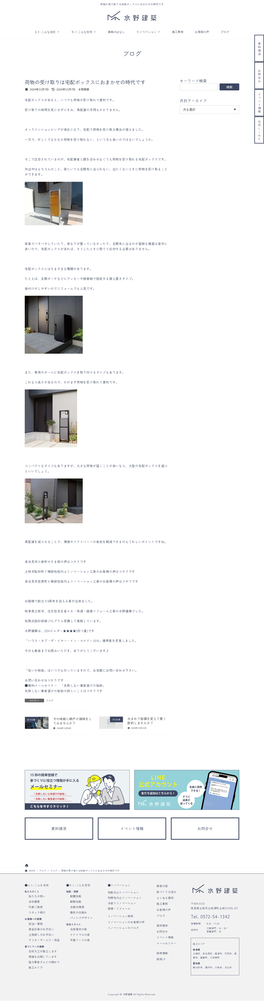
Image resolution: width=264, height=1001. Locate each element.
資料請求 (162, 925)
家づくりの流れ (166, 892)
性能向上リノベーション (123, 892)
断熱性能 (76, 902)
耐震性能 (76, 896)
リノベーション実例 (120, 916)
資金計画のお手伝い (41, 929)
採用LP (161, 959)
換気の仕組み (78, 912)
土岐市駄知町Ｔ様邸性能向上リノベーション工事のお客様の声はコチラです (80, 571)
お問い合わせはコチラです (44, 680)
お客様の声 (202, 31)
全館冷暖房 (77, 907)
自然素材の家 (78, 929)
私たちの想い (37, 896)
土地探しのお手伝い (41, 934)
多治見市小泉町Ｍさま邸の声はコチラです (55, 561)
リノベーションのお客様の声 (126, 922)
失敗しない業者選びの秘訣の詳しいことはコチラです (64, 690)
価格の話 (162, 886)
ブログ (225, 31)
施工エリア (36, 967)
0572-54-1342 (214, 916)
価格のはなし (116, 31)
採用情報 (162, 953)
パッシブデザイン (81, 918)
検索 (229, 87)
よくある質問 (165, 898)
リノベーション (146, 31)
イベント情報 (165, 937)
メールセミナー (166, 943)
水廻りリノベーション (122, 903)
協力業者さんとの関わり (44, 962)
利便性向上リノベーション (125, 898)
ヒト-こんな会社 (45, 31)
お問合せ (162, 931)
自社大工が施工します (43, 951)
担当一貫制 (36, 924)
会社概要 (34, 902)
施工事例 (177, 31)
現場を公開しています (43, 957)
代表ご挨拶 (36, 907)
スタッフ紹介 (37, 912)
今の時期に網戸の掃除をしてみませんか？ (72, 720)
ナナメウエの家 (80, 934)
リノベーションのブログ (123, 928)
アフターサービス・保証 (44, 940)
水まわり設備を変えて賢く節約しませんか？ (146, 720)
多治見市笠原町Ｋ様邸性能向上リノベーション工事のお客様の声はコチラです (81, 581)
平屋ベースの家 (80, 940)
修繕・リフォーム (119, 908)
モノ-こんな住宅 (81, 31)
